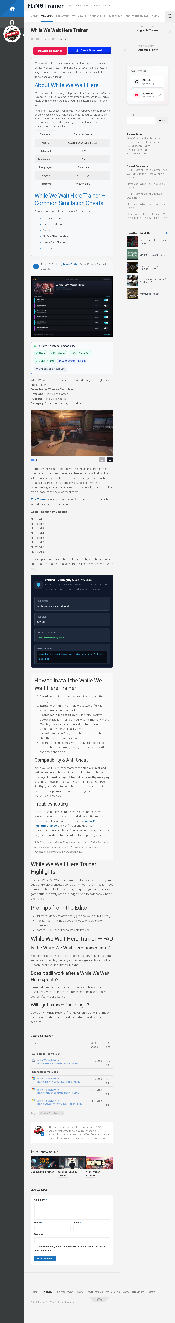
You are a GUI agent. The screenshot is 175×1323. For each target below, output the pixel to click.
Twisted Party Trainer (138, 149)
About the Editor (137, 16)
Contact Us (97, 16)
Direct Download (91, 50)
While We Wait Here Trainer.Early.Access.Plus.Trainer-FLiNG (58, 1080)
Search (131, 115)
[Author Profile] (12, 33)
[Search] (170, 16)
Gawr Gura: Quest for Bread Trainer (146, 138)
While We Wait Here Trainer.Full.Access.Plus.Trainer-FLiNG (58, 1062)
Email (77, 1222)
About (82, 16)
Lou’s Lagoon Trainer (138, 146)
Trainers (47, 16)
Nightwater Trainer (93, 1173)
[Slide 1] (33, 460)
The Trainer (39, 499)
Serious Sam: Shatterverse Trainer (145, 142)
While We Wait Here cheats (51, 1113)
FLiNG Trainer (45, 5)
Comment (40, 1199)
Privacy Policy (65, 16)
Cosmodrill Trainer (42, 1172)
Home (34, 16)
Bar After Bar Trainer (138, 153)
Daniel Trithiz (71, 264)
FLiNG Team (133, 170)
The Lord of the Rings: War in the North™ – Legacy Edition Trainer (147, 174)
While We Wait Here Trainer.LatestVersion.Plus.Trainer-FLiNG (60, 1102)
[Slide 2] (36, 460)
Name (38, 1222)
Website (38, 1234)
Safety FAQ (115, 16)
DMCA (155, 16)
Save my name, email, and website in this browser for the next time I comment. (71, 1248)
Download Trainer (50, 51)
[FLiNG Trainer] (12, 8)
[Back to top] (99, 1299)
